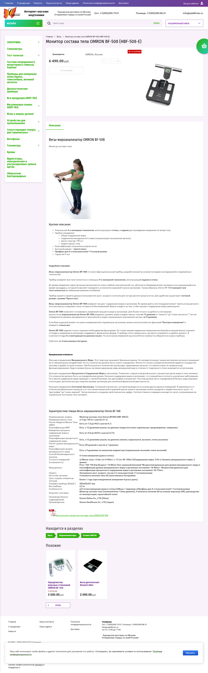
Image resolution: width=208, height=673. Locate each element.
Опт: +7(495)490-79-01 (106, 13)
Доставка (124, 3)
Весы (59, 37)
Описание (55, 125)
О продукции (23, 3)
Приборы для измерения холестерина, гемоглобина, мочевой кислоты (22, 78)
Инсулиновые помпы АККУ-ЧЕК (19, 106)
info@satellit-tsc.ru (193, 13)
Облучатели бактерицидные (16, 175)
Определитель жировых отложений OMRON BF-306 (59, 585)
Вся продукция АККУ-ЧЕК (22, 98)
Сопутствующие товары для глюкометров (21, 131)
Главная (9, 3)
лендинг (39, 665)
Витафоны (13, 139)
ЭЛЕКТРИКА (14, 42)
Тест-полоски (15, 55)
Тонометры (14, 145)
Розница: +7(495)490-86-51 (151, 13)
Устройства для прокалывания (16, 122)
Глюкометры (14, 49)
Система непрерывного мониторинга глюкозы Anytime (21, 65)
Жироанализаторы (67, 535)
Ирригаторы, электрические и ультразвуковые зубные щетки (21, 162)
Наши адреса (72, 3)
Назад (58, 605)
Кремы (11, 152)
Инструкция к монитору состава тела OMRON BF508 (82, 515)
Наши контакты (54, 3)
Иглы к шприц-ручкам (20, 114)
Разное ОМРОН (90, 535)
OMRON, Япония (94, 54)
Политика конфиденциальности (99, 3)
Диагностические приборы (17, 90)
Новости (38, 3)
